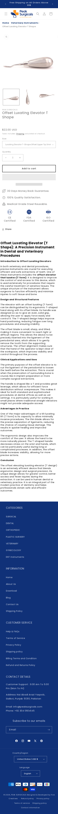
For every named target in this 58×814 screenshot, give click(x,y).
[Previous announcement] (5, 4)
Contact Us (12, 604)
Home (5, 22)
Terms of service (22, 803)
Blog (8, 597)
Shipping (20, 134)
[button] (29, 177)
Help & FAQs (12, 631)
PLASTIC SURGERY (15, 536)
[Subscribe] (48, 729)
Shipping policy (14, 651)
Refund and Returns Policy (20, 665)
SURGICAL (11, 516)
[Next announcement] (52, 4)
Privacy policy (43, 798)
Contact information (30, 807)
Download (11, 590)
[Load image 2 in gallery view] (29, 97)
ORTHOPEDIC (13, 530)
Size (4, 138)
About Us (11, 584)
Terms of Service (15, 638)
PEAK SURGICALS (18, 795)
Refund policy (27, 798)
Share (8, 229)
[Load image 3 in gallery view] (47, 97)
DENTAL (10, 523)
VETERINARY (12, 543)
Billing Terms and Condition (21, 658)
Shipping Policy (14, 611)
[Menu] (6, 14)
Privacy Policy (13, 644)
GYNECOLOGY (13, 550)
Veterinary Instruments (24, 22)
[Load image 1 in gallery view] (11, 97)
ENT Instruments (15, 556)
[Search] (38, 14)
